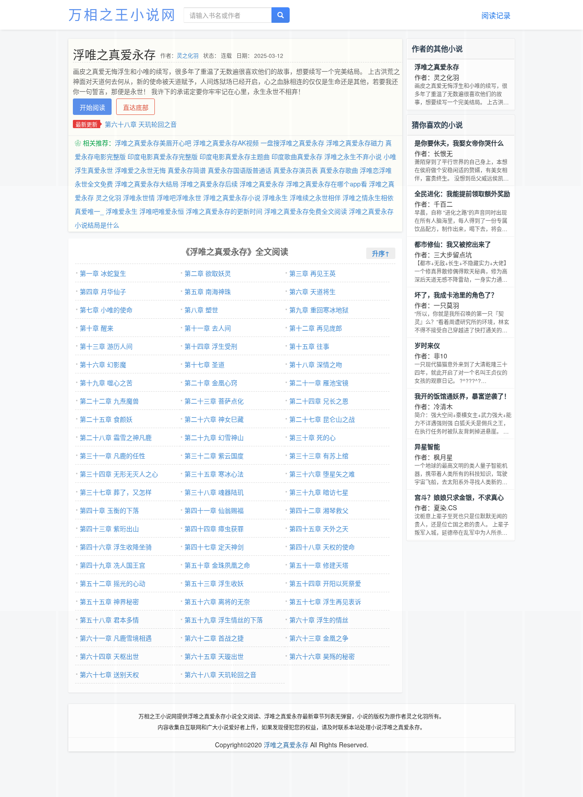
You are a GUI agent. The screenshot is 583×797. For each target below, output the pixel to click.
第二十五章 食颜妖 (106, 419)
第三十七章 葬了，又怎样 (116, 492)
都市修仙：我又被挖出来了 (452, 243)
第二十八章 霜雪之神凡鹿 (116, 437)
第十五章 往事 (309, 346)
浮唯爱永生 (122, 211)
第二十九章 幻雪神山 (214, 437)
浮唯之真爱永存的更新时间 (224, 211)
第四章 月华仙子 (103, 291)
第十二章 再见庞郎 (315, 327)
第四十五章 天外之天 (318, 528)
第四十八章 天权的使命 (322, 546)
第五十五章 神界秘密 (109, 601)
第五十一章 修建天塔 (318, 564)
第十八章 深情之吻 (315, 364)
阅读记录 (496, 15)
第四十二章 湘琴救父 (318, 510)
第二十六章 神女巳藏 (214, 419)
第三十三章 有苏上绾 (318, 455)
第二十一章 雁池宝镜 (318, 382)
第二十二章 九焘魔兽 (109, 400)
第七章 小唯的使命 (106, 309)
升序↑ (380, 253)
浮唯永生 (275, 197)
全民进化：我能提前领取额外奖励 (462, 193)
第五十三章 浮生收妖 (214, 583)
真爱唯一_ (89, 211)
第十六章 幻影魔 (103, 364)
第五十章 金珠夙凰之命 (217, 564)
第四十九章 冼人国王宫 (112, 564)
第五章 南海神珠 (207, 291)
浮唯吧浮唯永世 (179, 197)
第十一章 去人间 (207, 327)
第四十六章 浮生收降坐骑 (116, 546)
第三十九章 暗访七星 (318, 492)
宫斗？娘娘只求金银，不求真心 (459, 497)
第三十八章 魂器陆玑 (214, 492)
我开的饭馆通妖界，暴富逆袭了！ (462, 395)
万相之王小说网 (122, 14)
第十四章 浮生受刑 (210, 346)
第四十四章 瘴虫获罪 (214, 528)
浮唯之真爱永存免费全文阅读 (305, 211)
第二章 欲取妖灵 (207, 273)
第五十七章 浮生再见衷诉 (325, 601)
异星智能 (427, 446)
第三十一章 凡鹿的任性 (112, 455)
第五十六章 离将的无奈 (217, 601)
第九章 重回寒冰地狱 (318, 309)
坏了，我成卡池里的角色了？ (455, 294)
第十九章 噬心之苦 (106, 382)
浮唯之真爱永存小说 (232, 197)
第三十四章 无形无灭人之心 (119, 473)
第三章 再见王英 (312, 273)
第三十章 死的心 (312, 437)
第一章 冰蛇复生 (103, 273)
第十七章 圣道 (204, 364)
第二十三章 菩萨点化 (214, 400)
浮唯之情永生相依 (368, 197)
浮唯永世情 (139, 197)
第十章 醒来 (96, 327)
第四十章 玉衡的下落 (109, 510)
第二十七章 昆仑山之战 (322, 419)
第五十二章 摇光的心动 (112, 583)
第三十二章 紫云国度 (214, 455)
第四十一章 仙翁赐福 (214, 510)
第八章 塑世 (201, 309)
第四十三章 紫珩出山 (109, 528)
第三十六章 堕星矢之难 (322, 473)
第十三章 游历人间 (106, 346)
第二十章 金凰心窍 (210, 382)
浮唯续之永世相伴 (315, 197)
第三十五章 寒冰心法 (214, 473)
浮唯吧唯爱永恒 (161, 211)
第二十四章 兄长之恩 (318, 400)
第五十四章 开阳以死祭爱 (325, 583)
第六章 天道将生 (312, 291)
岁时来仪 (427, 345)
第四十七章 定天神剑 (214, 546)
